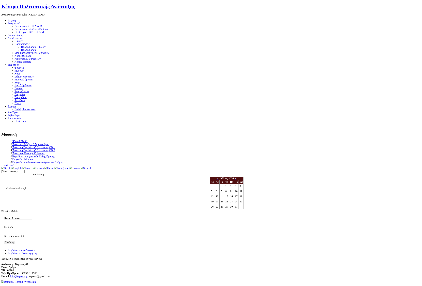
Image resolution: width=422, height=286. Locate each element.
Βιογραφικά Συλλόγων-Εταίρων (31, 29)
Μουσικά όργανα (23, 79)
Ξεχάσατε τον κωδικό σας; (22, 250)
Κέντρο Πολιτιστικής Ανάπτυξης (38, 6)
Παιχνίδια (20, 94)
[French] (27, 168)
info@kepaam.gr (19, 276)
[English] (16, 168)
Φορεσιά (19, 67)
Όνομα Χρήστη (12, 218)
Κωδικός (8, 227)
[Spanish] (86, 168)
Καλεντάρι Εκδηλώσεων (28, 58)
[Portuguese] (61, 168)
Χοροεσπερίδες (23, 55)
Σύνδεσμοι (20, 121)
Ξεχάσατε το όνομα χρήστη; (22, 253)
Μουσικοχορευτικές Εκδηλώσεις (32, 52)
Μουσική (19, 70)
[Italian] (49, 168)
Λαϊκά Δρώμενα (23, 85)
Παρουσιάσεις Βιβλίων (33, 46)
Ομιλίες (19, 41)
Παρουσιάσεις (22, 44)
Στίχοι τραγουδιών (24, 76)
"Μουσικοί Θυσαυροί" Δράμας (28, 153)
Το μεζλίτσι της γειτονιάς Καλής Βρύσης (33, 156)
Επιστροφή (8, 165)
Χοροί (18, 73)
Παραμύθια (21, 97)
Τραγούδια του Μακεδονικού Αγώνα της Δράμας (37, 162)
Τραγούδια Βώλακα (22, 159)
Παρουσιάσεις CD (31, 49)
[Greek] (5, 168)
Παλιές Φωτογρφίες (25, 109)
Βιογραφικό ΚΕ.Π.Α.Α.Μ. (29, 26)
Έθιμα (18, 82)
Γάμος (18, 103)
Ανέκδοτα (20, 100)
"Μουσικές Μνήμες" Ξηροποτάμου (30, 144)
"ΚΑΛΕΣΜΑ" (20, 141)
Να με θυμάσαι (12, 236)
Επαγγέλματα (22, 91)
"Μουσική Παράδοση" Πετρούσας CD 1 (33, 147)
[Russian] (74, 168)
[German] (38, 168)
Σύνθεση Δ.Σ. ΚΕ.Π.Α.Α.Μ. (30, 32)
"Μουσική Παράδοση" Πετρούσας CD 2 (33, 150)
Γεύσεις (19, 88)
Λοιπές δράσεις (23, 61)
